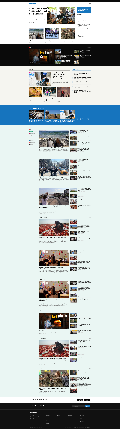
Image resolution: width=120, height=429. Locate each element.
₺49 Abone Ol (60, 425)
